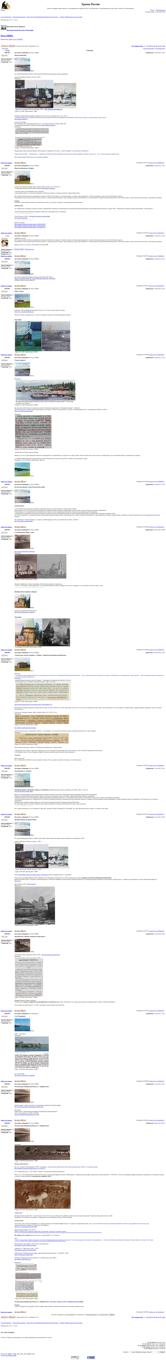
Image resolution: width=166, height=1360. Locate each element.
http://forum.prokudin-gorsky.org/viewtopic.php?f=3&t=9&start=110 (33, 704)
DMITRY (20, 39)
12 (154, 46)
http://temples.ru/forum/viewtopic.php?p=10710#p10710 (30, 227)
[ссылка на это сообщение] (156, 162)
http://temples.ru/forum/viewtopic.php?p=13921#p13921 (30, 225)
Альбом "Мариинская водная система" (71, 17)
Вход (3, 10)
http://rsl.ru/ (18, 881)
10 (150, 46)
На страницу (136, 46)
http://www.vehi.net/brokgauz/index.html (26, 1226)
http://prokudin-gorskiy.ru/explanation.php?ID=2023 (29, 1107)
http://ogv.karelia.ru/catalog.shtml (41, 216)
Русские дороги (19, 249)
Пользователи (161, 10)
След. (163, 46)
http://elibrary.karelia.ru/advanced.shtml (25, 728)
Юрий (10, 39)
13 (156, 46)
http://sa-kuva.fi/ (31, 884)
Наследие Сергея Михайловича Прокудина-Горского (42, 17)
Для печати (5, 48)
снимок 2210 (18, 1212)
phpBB (10, 1354)
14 (158, 46)
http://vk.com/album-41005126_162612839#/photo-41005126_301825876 (35, 278)
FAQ (152, 10)
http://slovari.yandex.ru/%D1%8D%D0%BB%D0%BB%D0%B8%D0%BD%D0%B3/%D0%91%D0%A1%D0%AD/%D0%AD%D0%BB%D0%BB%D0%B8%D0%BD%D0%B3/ (40, 1241)
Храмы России (29, 249)
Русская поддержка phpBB (8, 1355)
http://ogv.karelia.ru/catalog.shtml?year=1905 (27, 1114)
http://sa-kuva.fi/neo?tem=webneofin (25, 551)
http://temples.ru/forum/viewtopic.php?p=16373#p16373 (33, 874)
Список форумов (6, 17)
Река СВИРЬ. (7, 36)
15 (160, 46)
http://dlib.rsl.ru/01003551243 (23, 1259)
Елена (15, 39)
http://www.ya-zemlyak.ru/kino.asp (24, 311)
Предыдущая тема (148, 48)
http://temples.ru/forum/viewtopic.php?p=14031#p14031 (30, 224)
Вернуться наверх (6, 163)
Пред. (141, 46)
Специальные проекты (19, 17)
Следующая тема (160, 48)
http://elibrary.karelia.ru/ (21, 119)
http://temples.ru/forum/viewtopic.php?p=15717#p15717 (30, 1168)
